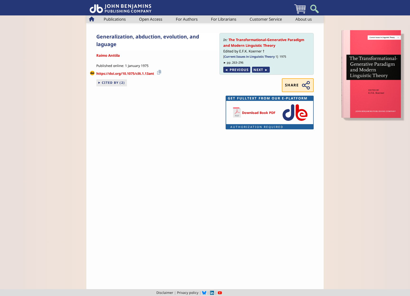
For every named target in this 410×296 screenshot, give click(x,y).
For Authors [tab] (187, 19)
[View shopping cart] (300, 13)
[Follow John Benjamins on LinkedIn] (212, 292)
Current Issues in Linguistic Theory (249, 57)
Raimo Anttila (108, 55)
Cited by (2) (113, 82)
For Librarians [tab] (223, 19)
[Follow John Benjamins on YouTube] (220, 292)
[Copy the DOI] (158, 72)
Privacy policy (187, 292)
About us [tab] (303, 19)
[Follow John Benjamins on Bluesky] (204, 292)
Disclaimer (164, 292)
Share (292, 85)
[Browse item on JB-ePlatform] (295, 121)
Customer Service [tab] (266, 19)
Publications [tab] (115, 19)
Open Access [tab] (150, 19)
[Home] (120, 6)
